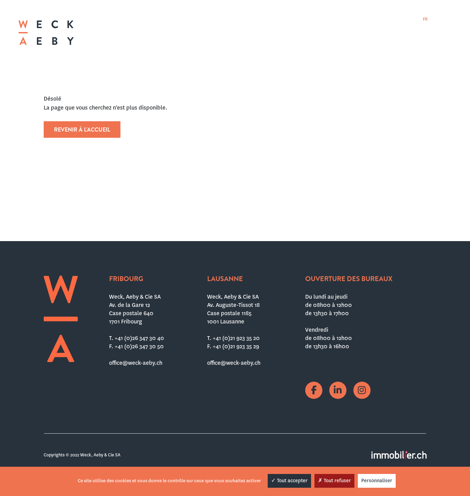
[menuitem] (425, 19)
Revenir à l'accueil (82, 130)
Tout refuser (336, 480)
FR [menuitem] (425, 19)
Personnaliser (376, 480)
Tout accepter (292, 480)
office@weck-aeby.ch (135, 362)
